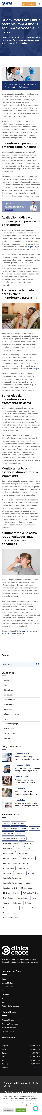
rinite (34, 898)
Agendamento (28, 4)
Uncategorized (26, 87)
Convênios (6, 994)
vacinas (6, 913)
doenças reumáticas (21, 863)
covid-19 (19, 848)
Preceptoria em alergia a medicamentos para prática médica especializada (25, 782)
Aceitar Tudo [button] (21, 1110)
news (6, 719)
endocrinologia (8, 868)
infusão (31, 873)
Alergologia (8, 680)
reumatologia (8, 898)
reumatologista (22, 898)
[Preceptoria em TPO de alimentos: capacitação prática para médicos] (8, 792)
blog (5, 685)
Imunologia (8, 709)
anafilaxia (20, 833)
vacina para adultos (29, 908)
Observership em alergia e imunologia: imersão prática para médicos (27, 759)
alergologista (8, 833)
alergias (24, 828)
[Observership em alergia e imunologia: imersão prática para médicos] (8, 757)
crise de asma (22, 853)
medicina (6, 893)
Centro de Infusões (9, 1028)
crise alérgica (8, 853)
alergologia (35, 828)
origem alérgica (34, 247)
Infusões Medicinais (11, 714)
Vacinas (7, 738)
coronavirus (7, 848)
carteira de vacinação (11, 843)
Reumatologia (9, 729)
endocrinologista (24, 868)
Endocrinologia (9, 700)
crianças (29, 848)
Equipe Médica (7, 983)
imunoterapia (34, 369)
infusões (29, 883)
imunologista (19, 873)
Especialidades (9, 704)
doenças (6, 863)
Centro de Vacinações (10, 1024)
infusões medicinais (10, 888)
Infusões (5, 991)
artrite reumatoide (10, 838)
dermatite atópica (27, 858)
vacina (15, 908)
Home (4, 979)
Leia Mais (26, 1106)
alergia (5, 824)
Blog (3, 998)
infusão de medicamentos (12, 883)
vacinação (16, 913)
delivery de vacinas (10, 858)
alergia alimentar (18, 824)
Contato (4, 1002)
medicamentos (26, 888)
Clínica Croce (31, 84)
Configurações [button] (8, 1110)
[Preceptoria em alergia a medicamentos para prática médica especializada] (8, 781)
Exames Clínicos (8, 1020)
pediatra (16, 893)
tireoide (6, 903)
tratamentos (29, 903)
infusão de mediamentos (12, 878)
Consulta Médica (8, 1032)
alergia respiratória (10, 828)
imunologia (7, 873)
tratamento (17, 903)
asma (16, 596)
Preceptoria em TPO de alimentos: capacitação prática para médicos (26, 794)
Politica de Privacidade (10, 1006)
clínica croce (27, 843)
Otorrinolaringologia (11, 724)
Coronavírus (8, 695)
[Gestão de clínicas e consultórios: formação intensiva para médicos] (8, 769)
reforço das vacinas (30, 893)
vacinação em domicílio (11, 918)
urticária (6, 908)
